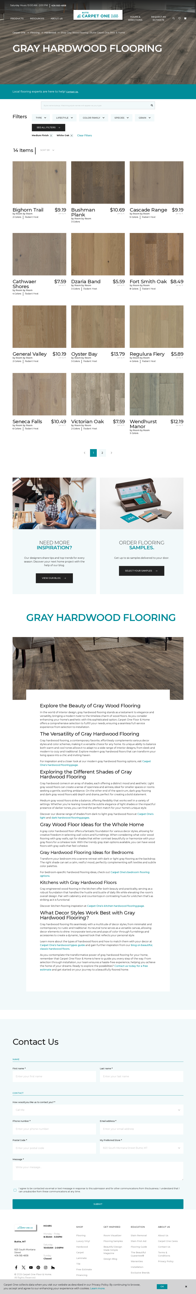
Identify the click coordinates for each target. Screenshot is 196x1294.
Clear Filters (84, 135)
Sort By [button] (45, 150)
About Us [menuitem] (163, 1235)
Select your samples (138, 570)
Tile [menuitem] (78, 1263)
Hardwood (50, 32)
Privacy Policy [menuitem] (165, 1261)
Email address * (108, 1121)
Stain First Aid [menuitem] (138, 1241)
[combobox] (95, 105)
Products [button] (17, 18)
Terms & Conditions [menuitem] (164, 1254)
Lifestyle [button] (62, 117)
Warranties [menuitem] (137, 1261)
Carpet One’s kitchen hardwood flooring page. (115, 905)
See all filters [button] (46, 127)
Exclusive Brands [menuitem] (140, 1272)
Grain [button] (142, 117)
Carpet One (19, 32)
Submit (98, 1204)
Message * (18, 1159)
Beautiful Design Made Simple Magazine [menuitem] (113, 1250)
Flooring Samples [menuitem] (113, 1241)
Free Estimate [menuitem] (84, 1269)
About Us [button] (57, 18)
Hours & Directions (135, 18)
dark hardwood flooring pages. (70, 817)
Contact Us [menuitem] (164, 1246)
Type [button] (39, 117)
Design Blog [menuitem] (110, 1259)
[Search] (152, 105)
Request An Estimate (158, 18)
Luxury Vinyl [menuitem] (83, 1241)
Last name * (106, 1068)
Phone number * (21, 1121)
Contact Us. (72, 91)
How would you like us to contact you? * (34, 1102)
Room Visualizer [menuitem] (112, 1235)
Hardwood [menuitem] (82, 1246)
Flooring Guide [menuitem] (139, 1246)
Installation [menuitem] (137, 1267)
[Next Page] (111, 453)
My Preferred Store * (111, 1140)
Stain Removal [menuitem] (139, 1235)
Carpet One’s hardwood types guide (62, 945)
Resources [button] (37, 18)
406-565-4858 (58, 5)
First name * (19, 1068)
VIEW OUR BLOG (51, 578)
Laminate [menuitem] (81, 1258)
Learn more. (97, 1288)
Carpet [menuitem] (80, 1252)
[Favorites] (179, 18)
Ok (162, 1286)
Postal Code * (20, 1140)
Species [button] (119, 117)
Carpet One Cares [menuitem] (168, 1241)
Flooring (35, 32)
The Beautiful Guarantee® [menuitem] (138, 1254)
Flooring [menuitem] (80, 1235)
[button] (174, 18)
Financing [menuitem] (81, 1275)
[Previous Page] (84, 453)
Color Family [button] (91, 117)
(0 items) (185, 18)
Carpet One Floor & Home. (37, 1274)
